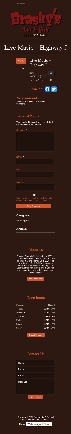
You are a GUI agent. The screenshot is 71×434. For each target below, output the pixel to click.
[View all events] (51, 73)
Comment (21, 130)
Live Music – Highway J (40, 62)
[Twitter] (30, 429)
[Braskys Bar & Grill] (35, 17)
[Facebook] (35, 429)
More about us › (35, 279)
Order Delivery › (35, 335)
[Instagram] (40, 429)
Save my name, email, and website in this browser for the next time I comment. (34, 199)
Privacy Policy (43, 419)
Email (20, 169)
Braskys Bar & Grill (42, 417)
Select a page (35, 35)
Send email (35, 397)
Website (20, 182)
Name (20, 157)
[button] (51, 80)
